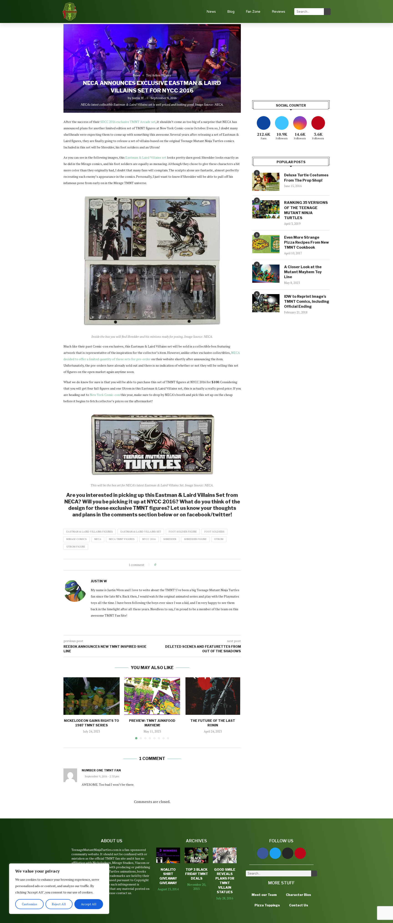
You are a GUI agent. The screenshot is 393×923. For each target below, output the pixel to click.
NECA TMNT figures (122, 539)
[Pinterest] (300, 853)
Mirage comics (76, 539)
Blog (230, 12)
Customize (29, 904)
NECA (97, 539)
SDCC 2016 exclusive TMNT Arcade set (128, 122)
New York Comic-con (105, 395)
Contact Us (298, 905)
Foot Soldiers (214, 531)
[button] (69, 708)
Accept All (88, 904)
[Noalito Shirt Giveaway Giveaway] (168, 855)
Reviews (278, 12)
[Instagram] (287, 853)
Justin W (138, 98)
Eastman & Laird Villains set (145, 157)
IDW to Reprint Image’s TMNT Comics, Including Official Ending (306, 301)
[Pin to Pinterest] (172, 565)
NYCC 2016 (149, 539)
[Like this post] (158, 565)
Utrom (218, 539)
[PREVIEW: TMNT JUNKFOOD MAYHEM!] (152, 696)
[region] (59, 888)
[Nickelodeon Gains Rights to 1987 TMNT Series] (91, 696)
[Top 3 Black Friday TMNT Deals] (196, 855)
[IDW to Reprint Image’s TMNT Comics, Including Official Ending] (266, 303)
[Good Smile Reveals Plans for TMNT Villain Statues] (225, 855)
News (211, 12)
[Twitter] (275, 853)
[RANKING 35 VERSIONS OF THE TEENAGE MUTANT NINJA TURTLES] (266, 209)
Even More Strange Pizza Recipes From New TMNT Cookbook (306, 242)
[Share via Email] (176, 565)
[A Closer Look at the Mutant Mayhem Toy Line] (266, 274)
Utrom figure (75, 546)
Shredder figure (195, 539)
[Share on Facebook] (163, 565)
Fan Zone (253, 12)
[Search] (327, 11)
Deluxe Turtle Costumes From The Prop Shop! (306, 177)
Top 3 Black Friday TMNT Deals (196, 873)
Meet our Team (264, 895)
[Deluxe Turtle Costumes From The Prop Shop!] (266, 182)
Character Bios (298, 895)
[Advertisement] (291, 56)
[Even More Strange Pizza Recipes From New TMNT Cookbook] (266, 244)
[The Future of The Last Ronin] (213, 696)
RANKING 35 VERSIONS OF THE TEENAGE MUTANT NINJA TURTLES (306, 210)
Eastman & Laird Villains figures (89, 531)
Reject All (59, 904)
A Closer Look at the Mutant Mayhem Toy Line (303, 272)
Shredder (169, 539)
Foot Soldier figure (183, 531)
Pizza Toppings (267, 905)
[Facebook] (262, 853)
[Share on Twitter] (167, 565)
